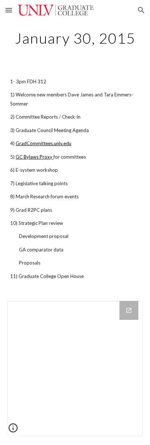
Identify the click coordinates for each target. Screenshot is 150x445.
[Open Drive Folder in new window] (128, 310)
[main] (75, 38)
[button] (8, 10)
